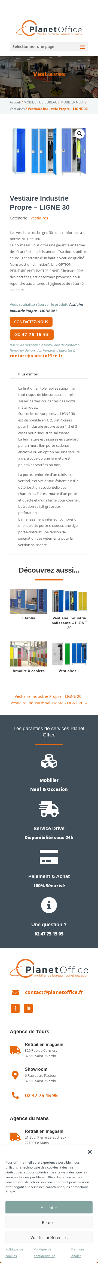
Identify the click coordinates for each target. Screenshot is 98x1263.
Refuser (49, 1222)
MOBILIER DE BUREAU (40, 102)
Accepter (49, 1207)
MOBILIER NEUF (72, 102)
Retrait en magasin (44, 1131)
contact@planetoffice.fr (36, 355)
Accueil (15, 102)
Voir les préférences (49, 1237)
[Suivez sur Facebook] (15, 1008)
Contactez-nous (31, 321)
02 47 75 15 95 (31, 4)
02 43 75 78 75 (66, 4)
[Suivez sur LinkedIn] (28, 1008)
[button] (90, 1152)
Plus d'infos (28, 374)
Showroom (36, 1069)
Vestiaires (49, 73)
